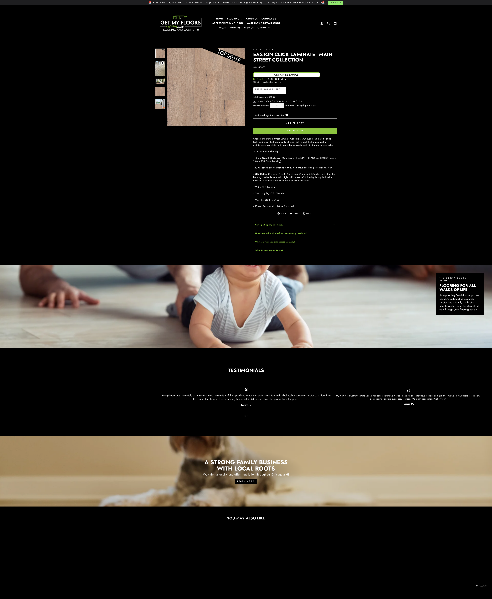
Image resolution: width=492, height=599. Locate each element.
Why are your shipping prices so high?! (275, 241)
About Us (252, 18)
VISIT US (249, 27)
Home (219, 18)
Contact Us (335, 2)
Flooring (233, 18)
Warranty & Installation (263, 23)
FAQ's (222, 27)
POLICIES (235, 27)
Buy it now (295, 130)
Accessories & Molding (227, 23)
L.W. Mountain (263, 49)
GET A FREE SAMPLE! (286, 75)
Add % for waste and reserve (281, 101)
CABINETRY (264, 27)
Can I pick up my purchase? (269, 224)
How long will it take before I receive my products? (281, 233)
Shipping (257, 82)
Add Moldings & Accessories (270, 115)
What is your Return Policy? (269, 250)
